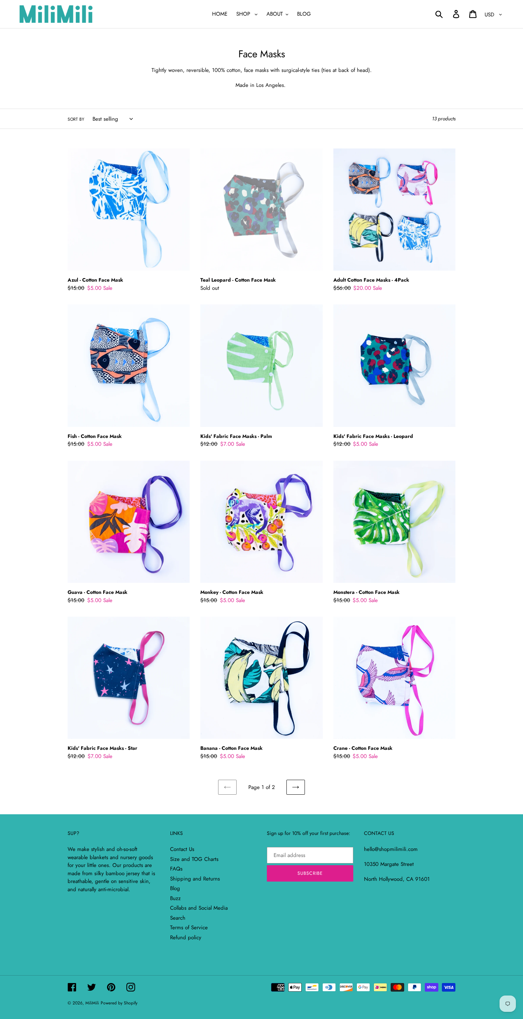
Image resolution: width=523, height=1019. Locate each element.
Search (177, 918)
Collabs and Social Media (199, 908)
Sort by (76, 119)
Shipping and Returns (195, 879)
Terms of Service (189, 927)
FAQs (176, 869)
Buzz (175, 898)
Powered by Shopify (119, 1003)
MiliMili (92, 1003)
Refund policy (185, 937)
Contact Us (182, 849)
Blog (175, 888)
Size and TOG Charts (194, 859)
